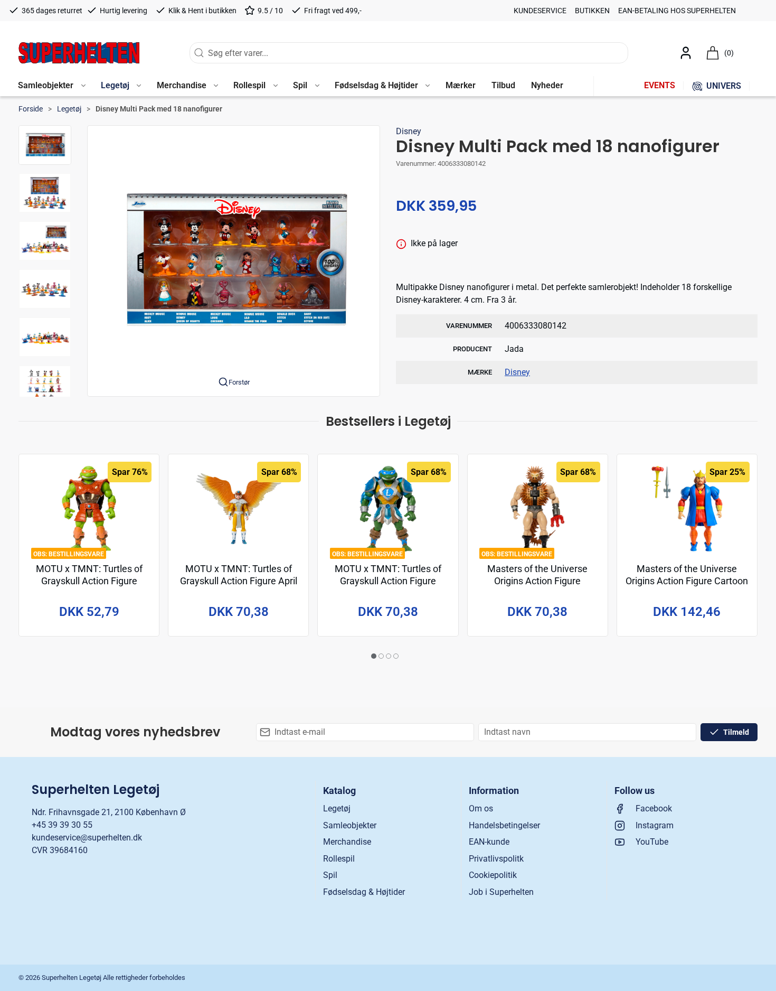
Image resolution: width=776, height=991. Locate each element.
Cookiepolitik (493, 875)
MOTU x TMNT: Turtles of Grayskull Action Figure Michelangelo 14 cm (89, 581)
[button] (51, 86)
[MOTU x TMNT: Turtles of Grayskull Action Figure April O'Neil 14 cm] (238, 508)
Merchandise (347, 842)
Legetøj (69, 109)
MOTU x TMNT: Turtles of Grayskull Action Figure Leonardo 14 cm (388, 581)
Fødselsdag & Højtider (364, 892)
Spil (330, 875)
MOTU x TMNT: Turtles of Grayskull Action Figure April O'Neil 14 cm (238, 581)
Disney (408, 131)
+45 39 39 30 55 (62, 825)
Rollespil (339, 859)
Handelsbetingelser (504, 825)
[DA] (78, 52)
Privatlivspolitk (496, 859)
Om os (481, 808)
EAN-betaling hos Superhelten (677, 10)
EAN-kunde (489, 842)
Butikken (592, 10)
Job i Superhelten (501, 892)
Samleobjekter (349, 825)
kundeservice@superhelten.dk (87, 838)
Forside (30, 109)
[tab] (373, 656)
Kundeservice (540, 10)
